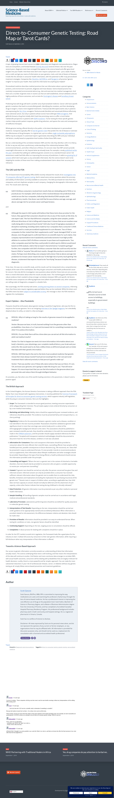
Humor (89, 167)
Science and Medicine (93, 215)
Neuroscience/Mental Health (95, 185)
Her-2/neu (23, 111)
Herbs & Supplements (93, 155)
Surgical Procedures (92, 222)
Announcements (91, 103)
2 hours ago (105, 358)
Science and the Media (93, 219)
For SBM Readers (75, 10)
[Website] (32, 638)
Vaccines (89, 230)
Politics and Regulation (93, 204)
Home (11, 2)
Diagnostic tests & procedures (12, 27)
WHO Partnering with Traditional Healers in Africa (28, 752)
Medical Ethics (91, 178)
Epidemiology (90, 140)
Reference (88, 10)
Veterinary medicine (92, 234)
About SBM (48, 10)
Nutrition (89, 189)
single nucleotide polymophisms (64, 133)
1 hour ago (96, 339)
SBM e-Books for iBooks (93, 72)
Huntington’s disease (50, 96)
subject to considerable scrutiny (35, 292)
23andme (35, 79)
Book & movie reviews (93, 111)
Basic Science (90, 107)
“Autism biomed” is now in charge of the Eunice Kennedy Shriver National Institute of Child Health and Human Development (97, 356)
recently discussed (42, 67)
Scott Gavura (9, 44)
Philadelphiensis (94, 265)
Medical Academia (92, 174)
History (89, 159)
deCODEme (43, 79)
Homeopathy (90, 163)
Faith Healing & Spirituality (94, 148)
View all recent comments (90, 247)
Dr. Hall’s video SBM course (90, 77)
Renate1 (91, 344)
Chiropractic (90, 118)
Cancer (89, 114)
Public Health (90, 208)
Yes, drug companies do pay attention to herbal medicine (87, 752)
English (87, 398)
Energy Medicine (91, 137)
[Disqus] (42, 674)
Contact (16, 2)
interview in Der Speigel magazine (53, 308)
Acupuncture (90, 99)
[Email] (35, 638)
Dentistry (89, 133)
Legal (88, 170)
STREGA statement (24, 434)
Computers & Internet (93, 126)
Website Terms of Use (24, 2)
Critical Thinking (91, 129)
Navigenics (55, 79)
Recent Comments (101, 10)
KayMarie (92, 286)
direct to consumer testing (50, 647)
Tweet (8, 57)
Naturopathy (90, 181)
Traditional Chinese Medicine (95, 226)
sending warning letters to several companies (54, 287)
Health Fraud (90, 152)
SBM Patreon (103, 15)
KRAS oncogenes (62, 114)
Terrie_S (91, 251)
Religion (89, 211)
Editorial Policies (61, 10)
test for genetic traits (40, 131)
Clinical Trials (90, 122)
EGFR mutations (39, 119)
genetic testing (62, 647)
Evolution (89, 144)
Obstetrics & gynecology (94, 193)
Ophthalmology (91, 196)
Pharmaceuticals (91, 200)
